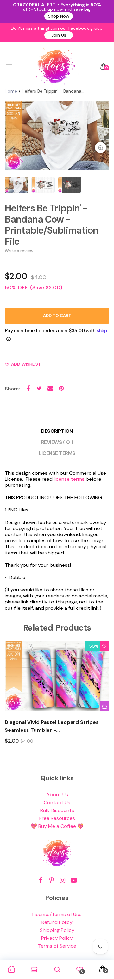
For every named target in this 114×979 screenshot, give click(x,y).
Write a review (19, 251)
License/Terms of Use (57, 914)
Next (102, 698)
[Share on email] (50, 389)
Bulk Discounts (57, 810)
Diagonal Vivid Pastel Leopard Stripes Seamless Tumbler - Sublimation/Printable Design (52, 726)
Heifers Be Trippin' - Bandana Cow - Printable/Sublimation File (51, 225)
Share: (12, 388)
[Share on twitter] (39, 389)
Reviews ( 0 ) (57, 442)
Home (11, 91)
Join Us (58, 35)
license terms (69, 479)
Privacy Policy (57, 938)
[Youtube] (74, 880)
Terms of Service (57, 946)
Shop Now (58, 16)
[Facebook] (40, 880)
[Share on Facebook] (28, 389)
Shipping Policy (57, 930)
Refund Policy (57, 922)
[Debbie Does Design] (55, 66)
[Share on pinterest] (61, 389)
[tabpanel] (57, 135)
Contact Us (57, 802)
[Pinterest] (51, 880)
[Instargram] (62, 880)
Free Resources (57, 818)
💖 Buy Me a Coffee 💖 (57, 826)
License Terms (57, 453)
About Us (57, 794)
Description (57, 431)
